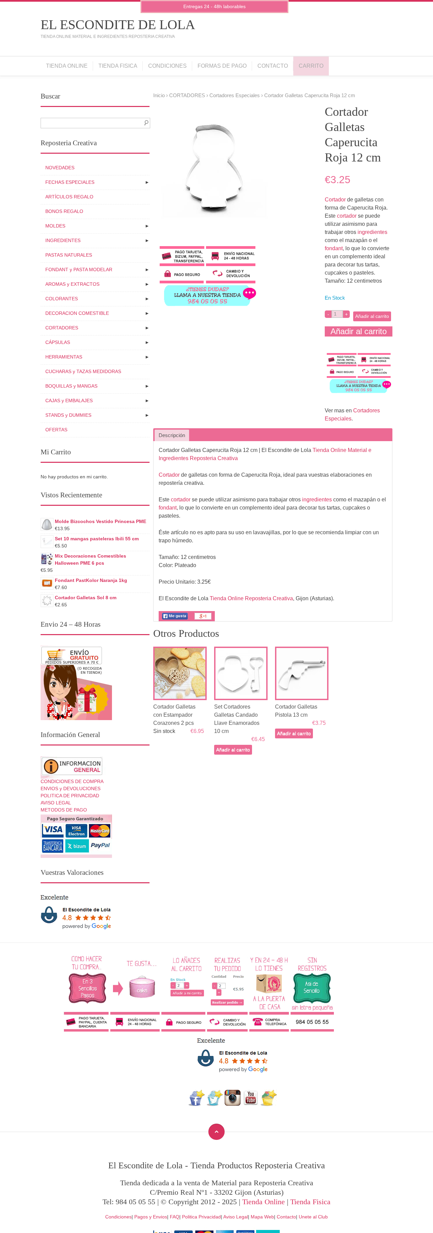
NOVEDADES (59, 167)
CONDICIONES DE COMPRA (72, 781)
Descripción (172, 435)
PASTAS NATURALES (68, 255)
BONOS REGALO (64, 211)
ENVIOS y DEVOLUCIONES (70, 788)
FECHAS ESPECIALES (69, 182)
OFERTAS (56, 429)
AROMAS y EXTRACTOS (72, 284)
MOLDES (55, 226)
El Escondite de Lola (118, 24)
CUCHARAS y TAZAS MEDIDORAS (83, 371)
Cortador (335, 199)
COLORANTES (61, 298)
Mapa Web (262, 1216)
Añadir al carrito (372, 316)
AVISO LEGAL (56, 802)
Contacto (272, 66)
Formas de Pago (222, 66)
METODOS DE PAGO (64, 810)
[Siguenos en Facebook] (196, 1104)
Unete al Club (313, 1216)
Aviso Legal (235, 1216)
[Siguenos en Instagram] (232, 1104)
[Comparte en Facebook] (175, 619)
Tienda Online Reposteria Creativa (251, 598)
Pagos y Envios (150, 1216)
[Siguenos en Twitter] (214, 1104)
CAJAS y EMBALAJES (69, 400)
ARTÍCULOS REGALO (69, 196)
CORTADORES (187, 95)
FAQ (174, 1216)
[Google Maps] (268, 1104)
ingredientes (372, 232)
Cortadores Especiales (234, 95)
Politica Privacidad (201, 1216)
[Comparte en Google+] (203, 619)
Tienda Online (67, 66)
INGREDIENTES (63, 240)
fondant (334, 248)
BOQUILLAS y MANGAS (71, 386)
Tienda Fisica (117, 66)
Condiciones (167, 66)
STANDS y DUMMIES (68, 415)
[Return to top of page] (216, 1132)
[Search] (145, 123)
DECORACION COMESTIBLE (77, 313)
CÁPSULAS (57, 342)
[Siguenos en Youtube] (250, 1104)
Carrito (311, 66)
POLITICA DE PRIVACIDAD (70, 795)
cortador (347, 216)
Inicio (159, 95)
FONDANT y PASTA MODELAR (78, 269)
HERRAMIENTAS (63, 357)
